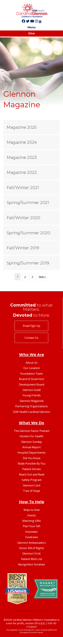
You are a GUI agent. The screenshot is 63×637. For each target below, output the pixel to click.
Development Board (31, 384)
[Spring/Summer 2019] (31, 263)
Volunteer (31, 532)
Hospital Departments (31, 452)
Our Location (31, 368)
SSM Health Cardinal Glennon (31, 412)
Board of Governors (31, 379)
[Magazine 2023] (31, 157)
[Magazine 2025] (31, 127)
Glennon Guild (31, 390)
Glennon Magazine (32, 401)
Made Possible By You (31, 463)
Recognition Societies (31, 564)
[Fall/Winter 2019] (31, 248)
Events (31, 515)
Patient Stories (31, 469)
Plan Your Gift (31, 526)
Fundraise (31, 537)
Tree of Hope (31, 491)
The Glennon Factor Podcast (31, 431)
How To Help (31, 502)
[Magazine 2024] (31, 142)
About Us (31, 362)
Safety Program (31, 480)
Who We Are (31, 354)
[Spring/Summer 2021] (31, 202)
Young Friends (32, 395)
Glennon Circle (31, 553)
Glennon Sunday (31, 442)
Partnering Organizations (31, 406)
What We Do (31, 423)
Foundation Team (31, 373)
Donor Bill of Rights (31, 548)
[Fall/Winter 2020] (31, 217)
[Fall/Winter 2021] (31, 187)
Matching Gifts (31, 521)
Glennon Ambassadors (31, 543)
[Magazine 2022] (31, 172)
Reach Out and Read (31, 474)
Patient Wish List (31, 559)
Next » (42, 276)
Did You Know (31, 458)
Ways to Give (32, 510)
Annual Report (31, 447)
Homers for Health (31, 436)
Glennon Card (31, 485)
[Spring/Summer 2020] (31, 233)
